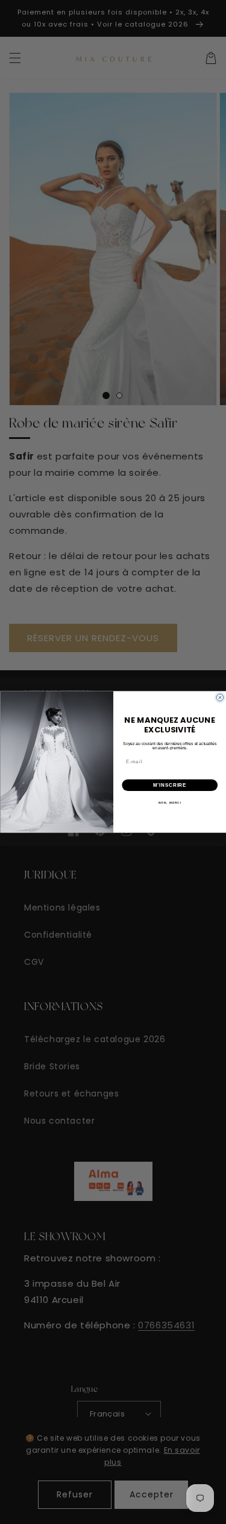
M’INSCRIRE (169, 785)
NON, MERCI (169, 802)
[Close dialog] (220, 698)
